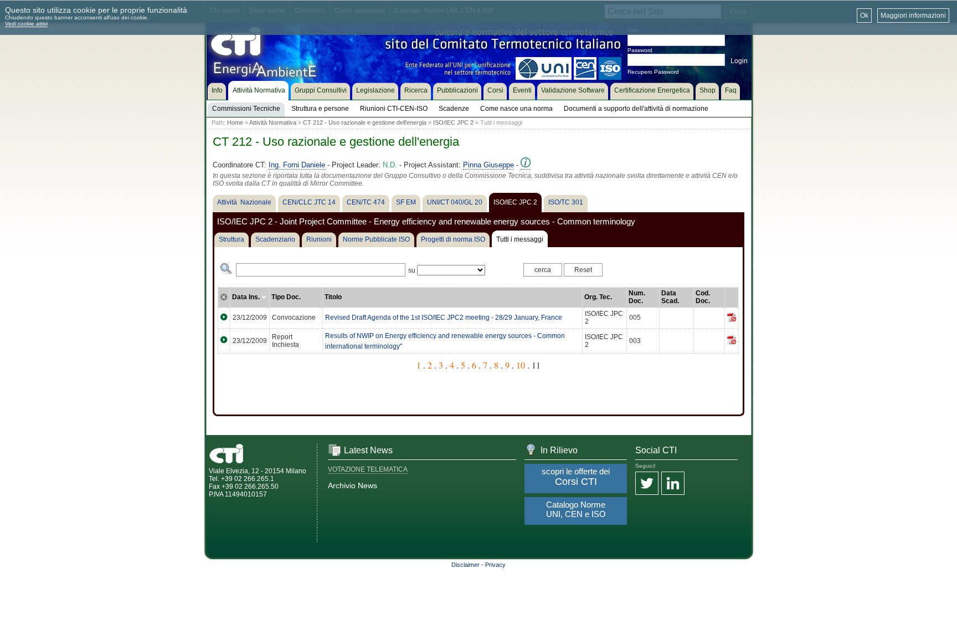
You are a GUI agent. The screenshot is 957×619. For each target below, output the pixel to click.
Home (235, 122)
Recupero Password (653, 72)
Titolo (333, 297)
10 (520, 365)
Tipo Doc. (286, 297)
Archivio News (352, 485)
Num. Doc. (637, 297)
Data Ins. (246, 297)
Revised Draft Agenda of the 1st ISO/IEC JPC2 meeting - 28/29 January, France (443, 317)
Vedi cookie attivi (26, 24)
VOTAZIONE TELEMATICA (368, 469)
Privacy (495, 564)
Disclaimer (465, 564)
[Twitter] (646, 484)
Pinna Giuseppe (488, 165)
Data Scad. (670, 297)
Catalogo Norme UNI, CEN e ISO (576, 509)
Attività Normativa (272, 122)
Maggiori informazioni (913, 15)
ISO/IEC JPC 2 (453, 122)
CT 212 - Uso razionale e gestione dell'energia (364, 122)
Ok (864, 15)
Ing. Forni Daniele (297, 165)
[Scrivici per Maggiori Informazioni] (526, 165)
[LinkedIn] (673, 484)
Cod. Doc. (703, 297)
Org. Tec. (598, 297)
